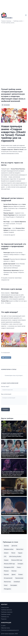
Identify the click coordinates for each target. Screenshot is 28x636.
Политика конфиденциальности (10, 630)
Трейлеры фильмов (6, 610)
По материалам (5, 352)
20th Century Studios (15, 556)
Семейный (17, 581)
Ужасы (19, 567)
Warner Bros (19, 549)
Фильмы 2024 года (16, 560)
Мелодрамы (7, 589)
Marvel (13, 553)
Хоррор (6, 560)
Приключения (19, 578)
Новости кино (5, 607)
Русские (6, 574)
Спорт (5, 585)
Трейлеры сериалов (6, 612)
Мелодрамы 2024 (9, 567)
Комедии (20, 563)
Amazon (6, 553)
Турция (20, 553)
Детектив (14, 545)
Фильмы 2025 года (9, 563)
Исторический (8, 578)
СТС (5, 556)
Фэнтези (14, 571)
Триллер (6, 545)
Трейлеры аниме (18, 21)
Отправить (5, 409)
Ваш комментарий (6, 394)
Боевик (20, 574)
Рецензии (3, 619)
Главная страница (6, 21)
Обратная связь (5, 628)
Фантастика (7, 581)
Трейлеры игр (5, 616)
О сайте (3, 625)
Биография (13, 585)
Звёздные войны (8, 549)
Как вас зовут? (5, 386)
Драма (13, 574)
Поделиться (7, 357)
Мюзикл (6, 571)
